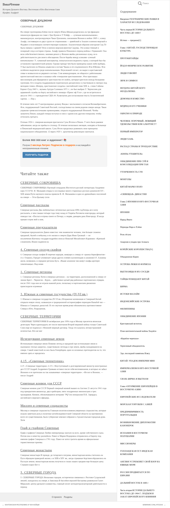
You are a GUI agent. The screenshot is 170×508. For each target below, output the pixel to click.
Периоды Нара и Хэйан (131, 227)
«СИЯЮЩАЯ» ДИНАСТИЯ (133, 194)
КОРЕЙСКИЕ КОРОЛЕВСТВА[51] (136, 249)
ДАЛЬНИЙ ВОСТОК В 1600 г (134, 482)
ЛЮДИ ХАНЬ (126, 138)
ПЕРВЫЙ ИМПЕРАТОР (131, 131)
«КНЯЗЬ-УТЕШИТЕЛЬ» (131, 153)
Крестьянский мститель (131, 323)
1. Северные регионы (36, 272)
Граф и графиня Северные (39, 428)
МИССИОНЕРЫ (128, 443)
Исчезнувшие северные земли (42, 338)
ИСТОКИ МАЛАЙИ (129, 293)
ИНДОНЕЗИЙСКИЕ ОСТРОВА (135, 301)
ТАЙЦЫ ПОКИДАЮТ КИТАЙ (134, 279)
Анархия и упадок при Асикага (134, 241)
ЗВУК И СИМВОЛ (128, 80)
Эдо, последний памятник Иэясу (135, 353)
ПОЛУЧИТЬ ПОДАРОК (36, 155)
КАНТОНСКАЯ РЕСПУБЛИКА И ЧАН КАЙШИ (22, 505)
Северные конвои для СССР (41, 383)
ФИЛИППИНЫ (127, 308)
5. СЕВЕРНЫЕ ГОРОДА (38, 472)
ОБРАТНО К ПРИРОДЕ (131, 113)
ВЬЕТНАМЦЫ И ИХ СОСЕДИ (134, 271)
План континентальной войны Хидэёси (138, 331)
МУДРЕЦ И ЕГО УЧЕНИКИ (133, 106)
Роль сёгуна (125, 234)
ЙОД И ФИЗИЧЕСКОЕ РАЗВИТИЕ (136, 65)
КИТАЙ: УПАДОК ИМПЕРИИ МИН (137, 360)
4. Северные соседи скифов (40, 249)
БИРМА (124, 286)
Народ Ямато (126, 219)
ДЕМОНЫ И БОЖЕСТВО (132, 98)
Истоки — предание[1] (130, 40)
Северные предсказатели (38, 227)
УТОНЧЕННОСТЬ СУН (131, 171)
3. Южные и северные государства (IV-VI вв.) (54, 294)
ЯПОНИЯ (124, 212)
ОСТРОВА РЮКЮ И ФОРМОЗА (135, 264)
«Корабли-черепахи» (129, 338)
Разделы (68, 497)
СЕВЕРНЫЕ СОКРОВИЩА (40, 182)
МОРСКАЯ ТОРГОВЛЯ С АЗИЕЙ (136, 404)
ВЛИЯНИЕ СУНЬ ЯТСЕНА (153, 505)
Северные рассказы (34, 205)
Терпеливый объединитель (132, 345)
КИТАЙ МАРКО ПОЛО (131, 186)
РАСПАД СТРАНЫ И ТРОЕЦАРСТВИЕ (139, 146)
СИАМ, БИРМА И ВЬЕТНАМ (134, 378)
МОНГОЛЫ (125, 179)
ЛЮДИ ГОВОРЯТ (128, 73)
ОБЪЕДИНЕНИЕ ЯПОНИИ (133, 316)
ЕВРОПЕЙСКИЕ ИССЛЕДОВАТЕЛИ (138, 396)
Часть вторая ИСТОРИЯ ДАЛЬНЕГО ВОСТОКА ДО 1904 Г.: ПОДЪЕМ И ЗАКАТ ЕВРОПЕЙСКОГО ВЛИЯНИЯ (138, 493)
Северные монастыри (36, 450)
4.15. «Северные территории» (42, 361)
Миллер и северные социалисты (44, 405)
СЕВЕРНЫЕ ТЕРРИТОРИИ (40, 316)
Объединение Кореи (129, 256)
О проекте (57, 497)
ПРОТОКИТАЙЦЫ (129, 58)
